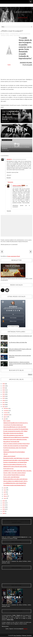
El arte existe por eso (8, 468)
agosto (5, 416)
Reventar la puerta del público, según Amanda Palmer (16, 460)
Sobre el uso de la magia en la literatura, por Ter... (14, 464)
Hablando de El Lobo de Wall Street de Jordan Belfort (16, 437)
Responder (9, 177)
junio (5, 487)
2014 (3, 500)
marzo (5, 494)
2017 (3, 402)
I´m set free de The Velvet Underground (13, 424)
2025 (3, 385)
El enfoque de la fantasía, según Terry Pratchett (14, 447)
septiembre (6, 414)
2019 (3, 398)
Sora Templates (17, 635)
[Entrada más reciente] (2, 251)
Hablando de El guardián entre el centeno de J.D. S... (15, 422)
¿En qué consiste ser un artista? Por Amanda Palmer (15, 429)
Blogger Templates (27, 635)
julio (5, 419)
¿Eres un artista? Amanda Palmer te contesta (14, 474)
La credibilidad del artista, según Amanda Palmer (14, 483)
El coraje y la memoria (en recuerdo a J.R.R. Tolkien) (15, 431)
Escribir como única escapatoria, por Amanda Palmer (15, 445)
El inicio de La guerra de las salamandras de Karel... (15, 439)
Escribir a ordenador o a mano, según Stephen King (15, 134)
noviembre (6, 410)
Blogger (25, 628)
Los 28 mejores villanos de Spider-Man (18, 342)
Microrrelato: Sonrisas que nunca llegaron (13, 433)
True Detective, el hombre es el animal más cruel (20, 335)
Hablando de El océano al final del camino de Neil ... (15, 466)
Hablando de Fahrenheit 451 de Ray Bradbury (14, 452)
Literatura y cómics (5, 35)
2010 (3, 509)
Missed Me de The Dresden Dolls (11, 441)
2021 (3, 394)
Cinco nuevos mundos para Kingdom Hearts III (14, 485)
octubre (6, 412)
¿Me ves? (5, 454)
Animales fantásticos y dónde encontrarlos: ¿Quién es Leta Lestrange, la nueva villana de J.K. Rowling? (20, 363)
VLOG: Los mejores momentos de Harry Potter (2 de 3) (16, 443)
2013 (3, 503)
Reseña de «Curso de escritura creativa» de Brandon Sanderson (16, 147)
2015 (3, 406)
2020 (3, 396)
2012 (3, 505)
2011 (3, 507)
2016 (3, 404)
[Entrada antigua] (30, 251)
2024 (3, 388)
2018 (3, 400)
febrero (5, 496)
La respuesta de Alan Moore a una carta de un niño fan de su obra (16, 118)
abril (5, 492)
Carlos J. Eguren (17, 185)
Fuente (9, 64)
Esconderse (6, 449)
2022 (3, 392)
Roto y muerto (6, 420)
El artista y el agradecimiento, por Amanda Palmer (15, 462)
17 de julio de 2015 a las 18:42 (19, 159)
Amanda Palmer (14, 33)
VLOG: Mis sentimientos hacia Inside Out (13, 435)
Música (11, 35)
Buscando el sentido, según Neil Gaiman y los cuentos (16, 458)
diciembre (6, 408)
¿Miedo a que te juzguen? (9, 456)
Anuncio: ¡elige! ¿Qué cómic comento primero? (14, 472)
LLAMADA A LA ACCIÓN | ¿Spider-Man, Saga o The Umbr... (17, 470)
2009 (3, 511)
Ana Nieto (9, 159)
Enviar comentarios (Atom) (13, 256)
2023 (3, 390)
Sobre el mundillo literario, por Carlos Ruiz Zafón (14, 427)
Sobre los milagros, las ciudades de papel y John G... (15, 481)
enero (5, 498)
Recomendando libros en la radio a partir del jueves (15, 479)
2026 (3, 383)
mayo (5, 490)
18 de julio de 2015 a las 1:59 (20, 186)
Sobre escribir (17, 35)
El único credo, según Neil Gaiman (11, 477)
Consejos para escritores (24, 33)
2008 (3, 513)
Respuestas (10, 182)
